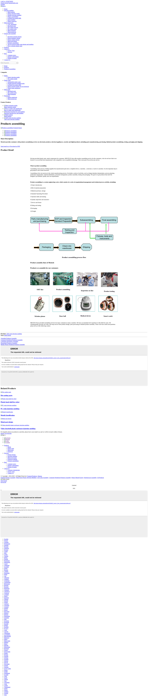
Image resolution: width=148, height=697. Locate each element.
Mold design (7, 335)
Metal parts (7, 89)
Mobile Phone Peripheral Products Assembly (13, 344)
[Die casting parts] (6, 392)
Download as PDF (15, 146)
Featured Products (32, 476)
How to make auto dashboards (12, 110)
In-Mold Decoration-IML (14, 18)
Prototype (10, 451)
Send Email (4, 480)
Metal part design (12, 41)
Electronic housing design (14, 36)
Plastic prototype (12, 21)
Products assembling (13, 43)
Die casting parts (12, 29)
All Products (100, 477)
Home (5, 9)
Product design (12, 454)
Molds (6, 75)
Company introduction (14, 470)
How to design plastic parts (15, 46)
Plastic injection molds (14, 13)
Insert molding (11, 19)
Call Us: (7, 1)
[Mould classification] (7, 412)
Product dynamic (12, 58)
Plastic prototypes (12, 97)
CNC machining (12, 24)
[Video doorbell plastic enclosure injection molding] (15, 425)
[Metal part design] (6, 418)
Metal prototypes (12, 99)
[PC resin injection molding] (8, 405)
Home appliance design (14, 38)
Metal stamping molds (10, 107)
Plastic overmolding (13, 16)
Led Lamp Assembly (42, 477)
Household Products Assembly (9, 343)
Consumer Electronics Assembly (9, 341)
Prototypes (7, 96)
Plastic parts (7, 80)
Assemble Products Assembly (9, 338)
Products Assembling (10, 69)
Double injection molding (14, 15)
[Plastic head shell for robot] (8, 398)
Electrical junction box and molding (13, 113)
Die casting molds (12, 79)
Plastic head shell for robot (10, 402)
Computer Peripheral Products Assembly (12, 340)
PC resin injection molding (10, 409)
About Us (6, 49)
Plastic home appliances (14, 88)
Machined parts (12, 26)
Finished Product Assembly (8, 477)
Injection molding (9, 10)
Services (10, 52)
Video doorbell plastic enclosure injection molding (18, 428)
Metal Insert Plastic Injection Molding (26, 477)
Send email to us (5, 146)
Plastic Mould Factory (77, 477)
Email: (9, 3)
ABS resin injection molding (12, 119)
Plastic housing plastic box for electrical (18, 86)
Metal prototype (12, 32)
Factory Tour (11, 50)
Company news (12, 55)
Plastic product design (13, 40)
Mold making (11, 12)
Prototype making (12, 459)
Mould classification (8, 415)
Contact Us (7, 60)
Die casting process (13, 27)
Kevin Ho (3, 482)
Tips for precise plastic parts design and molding (20, 44)
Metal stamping (12, 30)
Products (6, 47)
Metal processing (8, 23)
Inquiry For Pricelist (6, 433)
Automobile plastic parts (14, 82)
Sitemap (40, 476)
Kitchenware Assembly (90, 477)
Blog (5, 53)
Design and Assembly (10, 33)
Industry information (13, 56)
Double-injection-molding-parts (16, 83)
